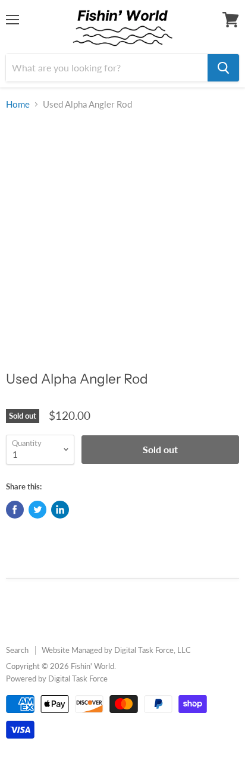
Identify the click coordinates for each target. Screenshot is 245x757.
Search (17, 650)
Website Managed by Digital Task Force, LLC (116, 650)
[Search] (223, 67)
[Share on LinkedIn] (60, 510)
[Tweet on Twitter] (37, 510)
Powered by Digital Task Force (57, 678)
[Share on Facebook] (15, 510)
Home (18, 104)
